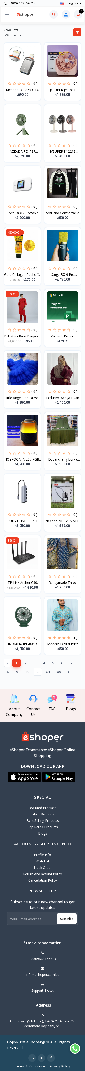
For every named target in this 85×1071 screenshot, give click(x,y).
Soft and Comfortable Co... (62, 213)
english (72, 3)
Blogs (42, 833)
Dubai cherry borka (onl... (62, 459)
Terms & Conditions (30, 1066)
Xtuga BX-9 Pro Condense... (62, 274)
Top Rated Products (42, 827)
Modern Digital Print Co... (62, 644)
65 (59, 671)
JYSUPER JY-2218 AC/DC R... (63, 151)
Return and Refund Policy (42, 874)
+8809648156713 (22, 3)
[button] (24, 777)
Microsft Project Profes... (62, 336)
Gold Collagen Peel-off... (22, 274)
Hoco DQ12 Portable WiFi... (22, 213)
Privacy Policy (59, 1066)
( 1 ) (74, 637)
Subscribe (66, 919)
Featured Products (42, 808)
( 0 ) (34, 83)
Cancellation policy (42, 880)
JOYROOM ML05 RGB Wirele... (22, 459)
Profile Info (42, 855)
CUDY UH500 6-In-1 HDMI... (22, 521)
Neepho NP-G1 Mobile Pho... (62, 521)
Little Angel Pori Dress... (22, 397)
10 (27, 671)
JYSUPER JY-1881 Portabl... (63, 90)
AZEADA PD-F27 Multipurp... (22, 151)
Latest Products (42, 814)
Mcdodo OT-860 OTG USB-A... (22, 90)
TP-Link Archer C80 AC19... (22, 582)
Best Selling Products (42, 820)
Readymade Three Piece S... (63, 582)
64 (48, 671)
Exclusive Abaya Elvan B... (62, 397)
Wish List (42, 861)
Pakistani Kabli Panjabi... (22, 336)
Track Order (43, 867)
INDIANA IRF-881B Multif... (22, 644)
